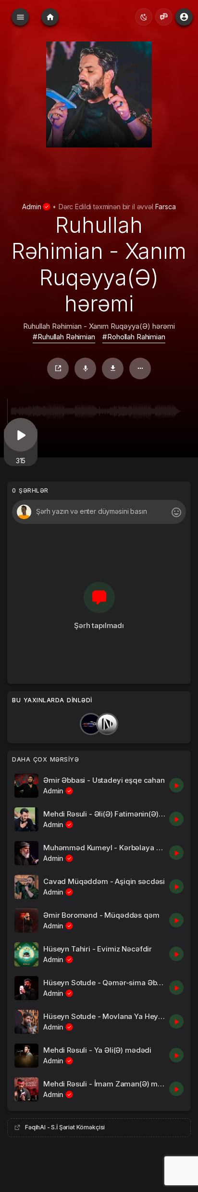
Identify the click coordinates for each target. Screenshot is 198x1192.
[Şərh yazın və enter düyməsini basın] (99, 512)
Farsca (165, 206)
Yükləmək (113, 368)
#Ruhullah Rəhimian (64, 336)
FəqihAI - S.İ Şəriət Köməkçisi (65, 1127)
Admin (32, 206)
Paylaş (58, 368)
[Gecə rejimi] (143, 17)
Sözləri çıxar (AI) (85, 368)
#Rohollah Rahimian (133, 336)
